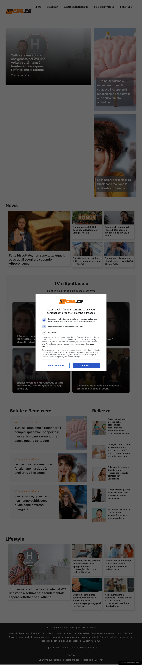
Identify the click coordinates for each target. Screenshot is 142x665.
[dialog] (71, 332)
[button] (71, 333)
